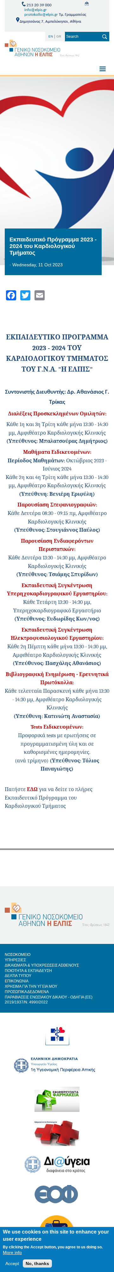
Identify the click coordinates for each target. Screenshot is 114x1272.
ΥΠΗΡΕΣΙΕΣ (15, 960)
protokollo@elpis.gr (41, 15)
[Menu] (102, 69)
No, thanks (37, 1263)
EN (50, 36)
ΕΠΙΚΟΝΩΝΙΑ (16, 981)
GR (58, 36)
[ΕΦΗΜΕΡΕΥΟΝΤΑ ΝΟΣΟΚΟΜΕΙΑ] (57, 1138)
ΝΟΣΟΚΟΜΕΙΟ (17, 954)
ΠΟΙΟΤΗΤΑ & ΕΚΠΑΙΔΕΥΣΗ (28, 970)
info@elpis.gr (35, 10)
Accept (12, 1263)
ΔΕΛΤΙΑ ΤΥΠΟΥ (18, 976)
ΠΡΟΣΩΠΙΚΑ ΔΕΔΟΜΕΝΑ (27, 992)
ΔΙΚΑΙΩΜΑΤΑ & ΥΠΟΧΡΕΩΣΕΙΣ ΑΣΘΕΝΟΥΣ (42, 965)
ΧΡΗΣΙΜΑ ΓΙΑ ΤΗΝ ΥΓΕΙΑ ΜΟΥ (31, 986)
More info (12, 1252)
